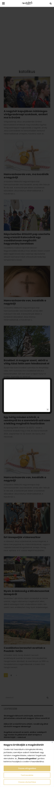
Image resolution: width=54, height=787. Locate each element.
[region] (27, 764)
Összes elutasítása (27, 782)
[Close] (52, 742)
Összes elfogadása (27, 768)
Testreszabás (27, 775)
